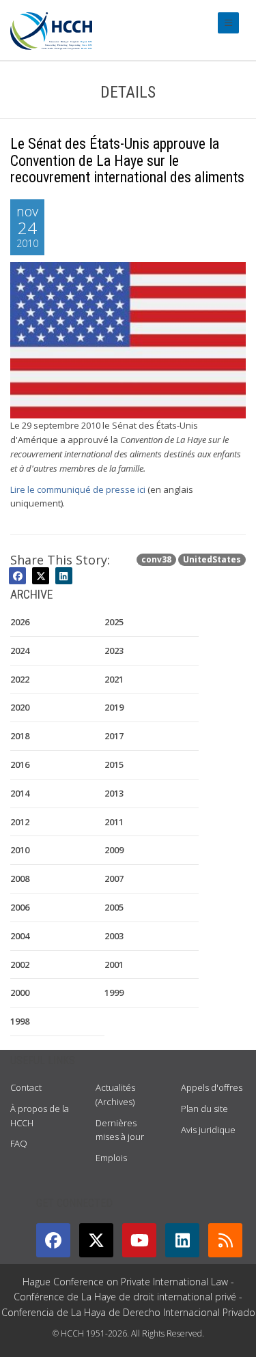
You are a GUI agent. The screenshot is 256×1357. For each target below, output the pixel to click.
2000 (19, 992)
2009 (114, 850)
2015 (114, 764)
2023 (114, 650)
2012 (19, 822)
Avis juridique (208, 1130)
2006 (19, 907)
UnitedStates (212, 559)
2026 (19, 622)
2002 (19, 964)
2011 (114, 822)
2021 (114, 679)
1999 (114, 992)
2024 (19, 650)
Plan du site (204, 1108)
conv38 (156, 559)
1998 (19, 1021)
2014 (19, 793)
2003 (114, 936)
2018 (19, 736)
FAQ (18, 1143)
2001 (114, 964)
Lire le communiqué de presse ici (77, 489)
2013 (114, 793)
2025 (114, 622)
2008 (19, 878)
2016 (19, 764)
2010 (19, 850)
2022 (19, 679)
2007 (114, 878)
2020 (19, 707)
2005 (114, 907)
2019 (114, 707)
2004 (19, 936)
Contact (26, 1087)
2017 (114, 736)
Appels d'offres (211, 1087)
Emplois (111, 1158)
